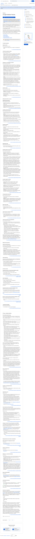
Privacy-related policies (6, 36)
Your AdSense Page (8, 7)
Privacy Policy (5, 535)
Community (6, 3)
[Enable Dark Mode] (16, 535)
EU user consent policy (10, 404)
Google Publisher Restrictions (29, 19)
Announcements (10, 3)
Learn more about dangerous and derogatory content (14, 86)
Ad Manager (10, 21)
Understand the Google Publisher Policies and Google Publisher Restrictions (30, 22)
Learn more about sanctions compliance (16, 514)
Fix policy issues (27, 11)
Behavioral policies (5, 35)
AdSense (6, 21)
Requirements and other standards (7, 37)
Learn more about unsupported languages (15, 308)
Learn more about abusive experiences (16, 452)
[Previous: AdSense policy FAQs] (4, 17)
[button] (1, 1)
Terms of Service (8, 535)
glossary (8, 40)
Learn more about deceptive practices (16, 142)
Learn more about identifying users (16, 405)
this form (16, 55)
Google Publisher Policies (29, 18)
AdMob (4, 21)
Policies (26, 9)
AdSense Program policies (29, 14)
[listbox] (13, 536)
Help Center (2, 3)
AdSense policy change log (29, 27)
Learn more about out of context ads (16, 286)
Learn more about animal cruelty (17, 97)
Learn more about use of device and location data (14, 421)
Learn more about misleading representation (15, 108)
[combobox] (20, 1)
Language (12, 534)
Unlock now (26, 44)
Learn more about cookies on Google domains (15, 390)
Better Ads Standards (6, 475)
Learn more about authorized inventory (16, 488)
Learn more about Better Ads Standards (16, 478)
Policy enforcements (28, 24)
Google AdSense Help (5, 1)
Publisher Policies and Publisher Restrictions (29, 16)
